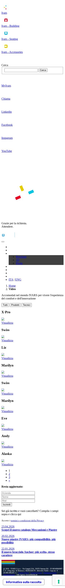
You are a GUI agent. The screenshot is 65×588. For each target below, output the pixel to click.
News (12, 273)
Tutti (5, 305)
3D (18, 259)
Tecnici (26, 305)
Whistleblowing (9, 575)
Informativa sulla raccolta (23, 582)
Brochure (21, 256)
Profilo (12, 246)
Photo (19, 263)
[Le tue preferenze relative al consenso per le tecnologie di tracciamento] (58, 581)
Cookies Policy (36, 573)
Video (12, 266)
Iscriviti (6, 504)
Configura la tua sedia (21, 269)
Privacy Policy (23, 573)
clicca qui (15, 514)
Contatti (13, 276)
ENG (18, 279)
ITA (11, 279)
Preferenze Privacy (50, 573)
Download (15, 253)
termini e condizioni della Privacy (27, 520)
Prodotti (13, 250)
